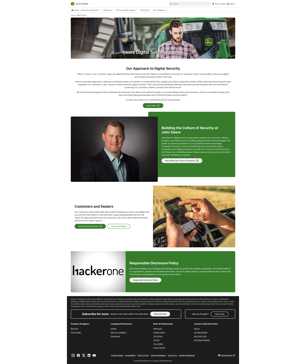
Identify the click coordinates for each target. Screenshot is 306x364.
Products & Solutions (89, 10)
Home (76, 10)
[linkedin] (89, 355)
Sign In (232, 4)
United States (226, 355)
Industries (107, 10)
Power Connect (159, 348)
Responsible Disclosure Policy (145, 280)
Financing (144, 10)
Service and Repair (118, 226)
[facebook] (78, 355)
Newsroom (157, 328)
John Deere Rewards (202, 340)
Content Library (159, 332)
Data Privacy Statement (88, 226)
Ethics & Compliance (118, 332)
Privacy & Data (117, 355)
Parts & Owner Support (126, 10)
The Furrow (157, 336)
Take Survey (219, 314)
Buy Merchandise (200, 332)
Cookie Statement (158, 355)
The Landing (158, 344)
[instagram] (73, 355)
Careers (114, 328)
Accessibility (130, 355)
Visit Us (197, 328)
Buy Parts (74, 328)
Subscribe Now (160, 314)
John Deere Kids (200, 336)
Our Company (159, 10)
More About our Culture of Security (180, 160)
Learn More (151, 105)
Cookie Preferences (187, 355)
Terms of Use (143, 355)
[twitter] (83, 355)
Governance (115, 336)
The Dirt (156, 340)
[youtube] (94, 355)
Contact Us (172, 355)
